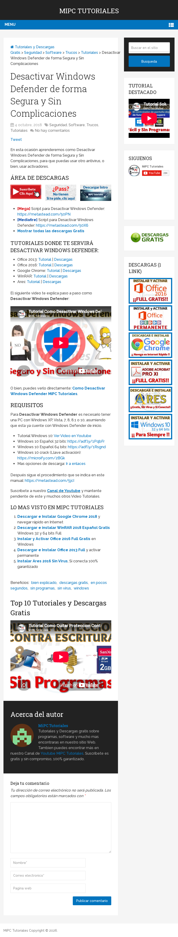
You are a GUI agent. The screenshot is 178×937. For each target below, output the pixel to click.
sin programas (42, 588)
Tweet (16, 139)
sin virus (64, 588)
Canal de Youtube (63, 491)
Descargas (63, 259)
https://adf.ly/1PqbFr (86, 441)
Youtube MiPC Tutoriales (62, 753)
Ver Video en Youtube (72, 436)
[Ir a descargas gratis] (149, 243)
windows (81, 588)
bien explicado (44, 582)
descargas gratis (73, 582)
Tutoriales (89, 52)
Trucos (71, 52)
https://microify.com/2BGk (41, 458)
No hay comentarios (52, 130)
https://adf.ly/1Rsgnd (87, 447)
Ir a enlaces (76, 463)
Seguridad (33, 52)
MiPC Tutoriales (89, 10)
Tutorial (44, 259)
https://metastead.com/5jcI (49, 480)
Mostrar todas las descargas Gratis (50, 231)
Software (53, 52)
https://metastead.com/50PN (43, 214)
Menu (10, 24)
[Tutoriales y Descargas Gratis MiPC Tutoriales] (150, 302)
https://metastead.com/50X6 (62, 225)
